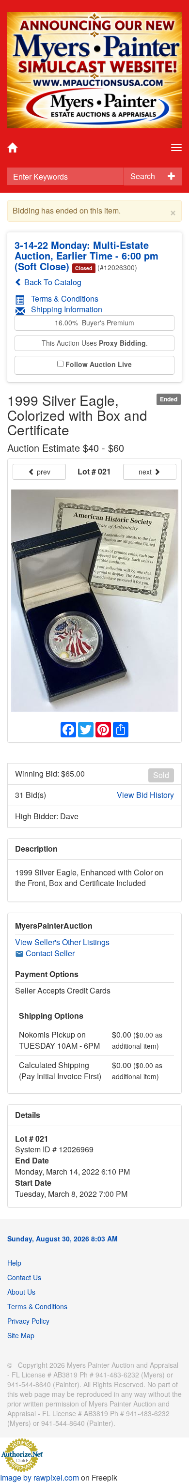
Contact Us (24, 1277)
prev (42, 471)
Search (142, 176)
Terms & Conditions (64, 298)
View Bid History (145, 795)
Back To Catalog (51, 282)
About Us (21, 1292)
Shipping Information (66, 309)
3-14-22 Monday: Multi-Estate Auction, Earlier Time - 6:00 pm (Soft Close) (86, 255)
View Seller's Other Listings (62, 942)
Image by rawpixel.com (39, 1477)
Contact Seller (49, 953)
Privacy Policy (28, 1321)
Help (14, 1263)
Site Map (20, 1335)
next (146, 471)
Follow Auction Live (98, 364)
